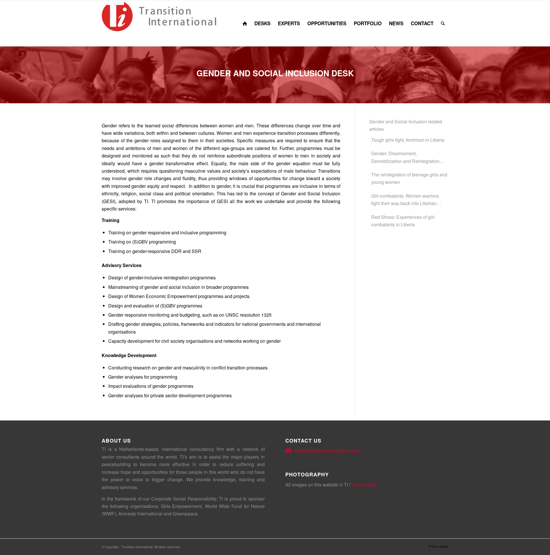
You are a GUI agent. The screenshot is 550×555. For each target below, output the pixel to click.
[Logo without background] (159, 23)
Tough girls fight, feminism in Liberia (407, 140)
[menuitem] (245, 23)
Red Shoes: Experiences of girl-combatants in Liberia (403, 221)
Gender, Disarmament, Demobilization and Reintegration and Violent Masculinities (405, 157)
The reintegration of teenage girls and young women (409, 178)
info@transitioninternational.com (327, 450)
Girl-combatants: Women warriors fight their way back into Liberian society (405, 199)
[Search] (442, 23)
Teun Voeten (364, 484)
